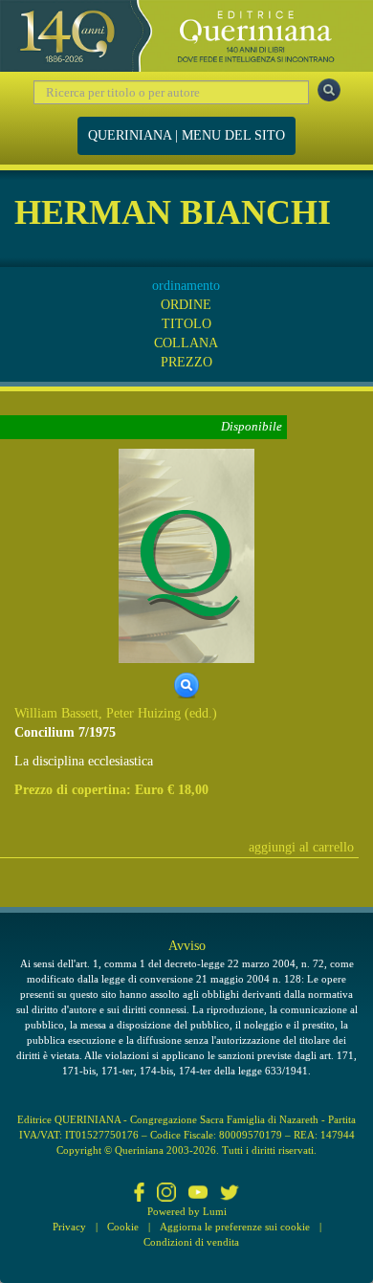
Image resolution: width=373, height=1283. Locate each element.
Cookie (123, 1226)
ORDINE (186, 305)
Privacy (69, 1226)
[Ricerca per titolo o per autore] (329, 89)
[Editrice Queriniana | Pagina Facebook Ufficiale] (139, 1194)
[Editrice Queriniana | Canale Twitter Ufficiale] (229, 1194)
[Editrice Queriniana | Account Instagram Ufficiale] (166, 1194)
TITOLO (186, 324)
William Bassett (56, 713)
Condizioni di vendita (191, 1242)
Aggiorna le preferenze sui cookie (235, 1226)
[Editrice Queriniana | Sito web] (186, 36)
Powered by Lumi (187, 1211)
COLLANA (186, 343)
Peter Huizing (143, 713)
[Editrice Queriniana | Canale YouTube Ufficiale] (198, 1194)
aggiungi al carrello (301, 847)
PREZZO (186, 362)
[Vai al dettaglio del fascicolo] (186, 554)
